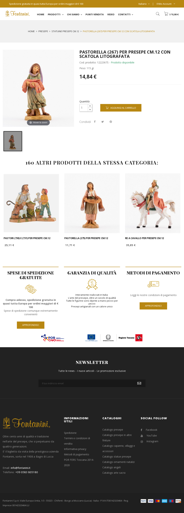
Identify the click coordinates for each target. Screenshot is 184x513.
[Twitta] (103, 121)
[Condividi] (94, 121)
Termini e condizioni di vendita (77, 440)
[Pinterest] (111, 121)
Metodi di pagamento (76, 454)
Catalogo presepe (112, 429)
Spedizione (70, 433)
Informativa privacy (75, 449)
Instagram (152, 441)
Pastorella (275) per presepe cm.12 (86, 238)
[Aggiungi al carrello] (52, 179)
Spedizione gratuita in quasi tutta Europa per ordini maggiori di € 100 (46, 3)
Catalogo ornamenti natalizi (118, 462)
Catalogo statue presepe (116, 456)
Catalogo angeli (111, 467)
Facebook (151, 429)
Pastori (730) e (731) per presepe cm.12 (27, 238)
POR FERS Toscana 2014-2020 (79, 462)
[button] (171, 14)
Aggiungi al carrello (123, 107)
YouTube (151, 435)
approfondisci (30, 325)
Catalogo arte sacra (113, 472)
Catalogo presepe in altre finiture (117, 437)
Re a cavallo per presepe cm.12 (144, 238)
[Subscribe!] (139, 383)
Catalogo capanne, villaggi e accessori (118, 448)
